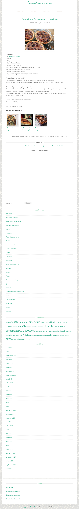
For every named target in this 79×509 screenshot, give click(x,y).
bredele (64, 322)
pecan (50, 136)
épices (28, 339)
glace (14, 335)
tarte (62, 136)
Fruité (8, 241)
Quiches (8, 284)
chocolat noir (13, 330)
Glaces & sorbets (11, 249)
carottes (38, 326)
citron (22, 331)
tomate (13, 339)
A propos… (20, 11)
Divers (8, 229)
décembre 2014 (10, 410)
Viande (8, 307)
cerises (41, 326)
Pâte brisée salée (29, 146)
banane (48, 322)
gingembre (9, 335)
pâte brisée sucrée (14, 56)
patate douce (39, 335)
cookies (29, 330)
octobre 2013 (10, 461)
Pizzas (8, 276)
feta (58, 331)
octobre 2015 (10, 371)
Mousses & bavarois (12, 264)
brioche (9, 326)
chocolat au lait (60, 327)
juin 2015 (8, 387)
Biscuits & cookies (12, 217)
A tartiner (9, 214)
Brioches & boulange (12, 225)
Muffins (8, 268)
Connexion (9, 487)
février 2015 (9, 402)
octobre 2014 (10, 414)
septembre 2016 (11, 356)
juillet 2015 (9, 383)
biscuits (53, 322)
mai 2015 (8, 391)
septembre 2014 (11, 418)
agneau (8, 322)
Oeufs (8, 272)
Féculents (9, 233)
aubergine (43, 322)
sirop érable (56, 136)
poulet (49, 335)
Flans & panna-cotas (13, 237)
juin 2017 (8, 352)
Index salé (33, 11)
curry (55, 331)
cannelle (21, 326)
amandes (23, 322)
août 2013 (9, 469)
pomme (45, 335)
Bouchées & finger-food (13, 221)
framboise (67, 331)
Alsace (15, 322)
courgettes (44, 331)
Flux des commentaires (13, 495)
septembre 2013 (11, 465)
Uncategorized (10, 299)
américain (34, 322)
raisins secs (56, 335)
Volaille (8, 311)
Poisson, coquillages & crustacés (16, 280)
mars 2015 (9, 398)
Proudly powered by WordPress (29, 507)
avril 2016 (9, 367)
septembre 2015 (11, 375)
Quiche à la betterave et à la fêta (54, 146)
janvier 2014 (9, 449)
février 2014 (9, 445)
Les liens (59, 11)
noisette (17, 335)
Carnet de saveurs (39, 3)
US (66, 136)
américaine (43, 136)
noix (21, 335)
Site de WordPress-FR (13, 499)
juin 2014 (8, 430)
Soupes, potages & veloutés (15, 292)
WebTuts (55, 507)
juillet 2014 (9, 426)
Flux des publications (13, 491)
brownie (15, 326)
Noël (25, 334)
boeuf (58, 322)
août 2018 (9, 348)
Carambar (28, 326)
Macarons (9, 260)
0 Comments (46, 23)
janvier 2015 (9, 406)
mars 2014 (9, 441)
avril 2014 (9, 437)
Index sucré (46, 11)
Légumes (9, 256)
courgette (37, 331)
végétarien (22, 339)
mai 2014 (8, 434)
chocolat (49, 326)
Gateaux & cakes (11, 245)
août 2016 (9, 359)
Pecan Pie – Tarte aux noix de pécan (39, 19)
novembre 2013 (11, 457)
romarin (67, 335)
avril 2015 (9, 395)
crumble (51, 331)
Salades (8, 288)
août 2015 (9, 379)
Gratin (8, 253)
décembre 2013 (10, 453)
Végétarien (9, 303)
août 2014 (9, 422)
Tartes (30, 136)
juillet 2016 (9, 363)
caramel (34, 326)
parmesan (32, 335)
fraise (62, 331)
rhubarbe (62, 335)
